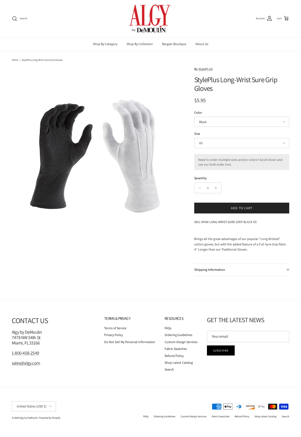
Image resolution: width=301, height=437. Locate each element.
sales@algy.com (26, 363)
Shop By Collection (140, 44)
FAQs (168, 328)
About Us (201, 44)
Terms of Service (115, 328)
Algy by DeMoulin (28, 417)
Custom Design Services (181, 342)
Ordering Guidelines (178, 335)
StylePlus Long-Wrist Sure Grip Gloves (42, 60)
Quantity (200, 178)
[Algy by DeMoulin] (150, 18)
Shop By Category (105, 44)
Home (15, 60)
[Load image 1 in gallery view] (98, 152)
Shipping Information (209, 269)
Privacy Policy (113, 335)
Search (169, 369)
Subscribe (221, 350)
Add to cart (241, 208)
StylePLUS (205, 69)
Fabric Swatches (176, 349)
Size (197, 133)
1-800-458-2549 (25, 353)
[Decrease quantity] (198, 188)
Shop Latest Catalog (179, 362)
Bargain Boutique (174, 44)
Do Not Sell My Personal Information (129, 342)
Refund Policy (174, 356)
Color (198, 112)
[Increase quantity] (217, 188)
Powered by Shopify (49, 417)
